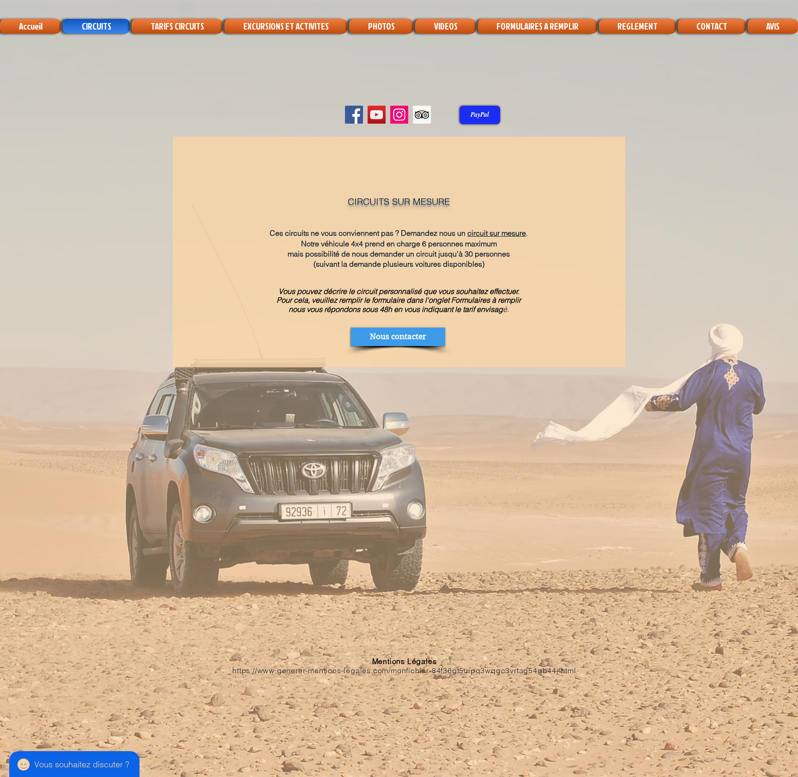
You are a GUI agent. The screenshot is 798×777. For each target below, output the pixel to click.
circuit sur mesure (496, 233)
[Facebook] (354, 115)
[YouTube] (377, 115)
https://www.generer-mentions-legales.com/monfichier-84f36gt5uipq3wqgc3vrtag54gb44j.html (404, 670)
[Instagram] (399, 115)
